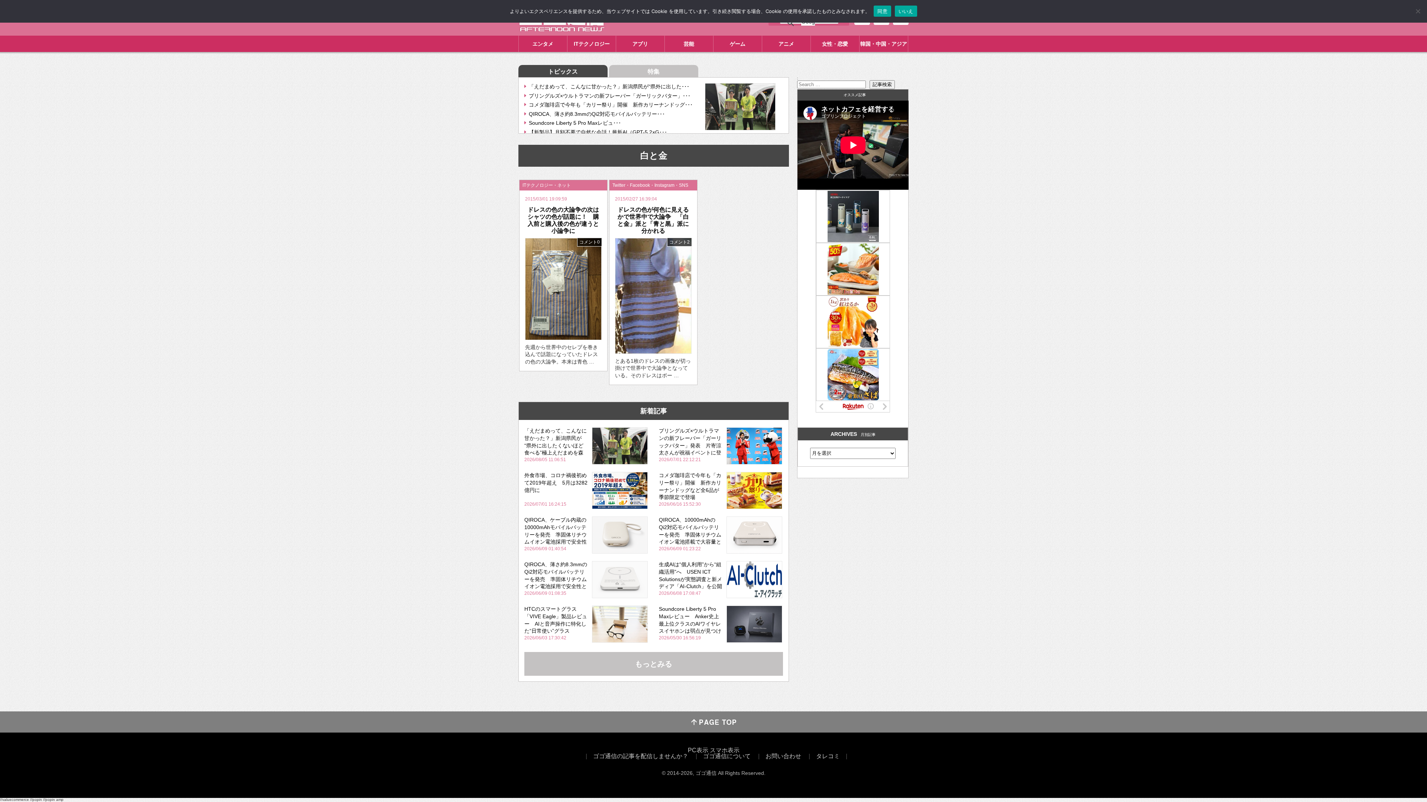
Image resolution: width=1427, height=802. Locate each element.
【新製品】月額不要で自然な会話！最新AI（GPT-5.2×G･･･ (598, 132)
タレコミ (828, 756)
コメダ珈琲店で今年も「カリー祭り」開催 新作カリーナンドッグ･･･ (611, 105)
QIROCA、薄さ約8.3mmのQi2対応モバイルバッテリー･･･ (597, 114)
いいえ (906, 11)
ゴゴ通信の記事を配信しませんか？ (640, 756)
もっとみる (653, 664)
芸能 (689, 44)
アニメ (786, 44)
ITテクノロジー (592, 44)
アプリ (640, 44)
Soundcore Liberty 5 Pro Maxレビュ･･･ (575, 123)
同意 (882, 11)
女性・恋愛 (835, 44)
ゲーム (737, 44)
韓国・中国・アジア (883, 44)
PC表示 (698, 750)
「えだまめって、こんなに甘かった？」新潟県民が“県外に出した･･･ (609, 86)
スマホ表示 (725, 750)
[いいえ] (1417, 11)
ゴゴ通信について (727, 756)
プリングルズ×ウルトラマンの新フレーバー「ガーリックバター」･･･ (609, 96)
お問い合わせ (783, 756)
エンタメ (543, 44)
